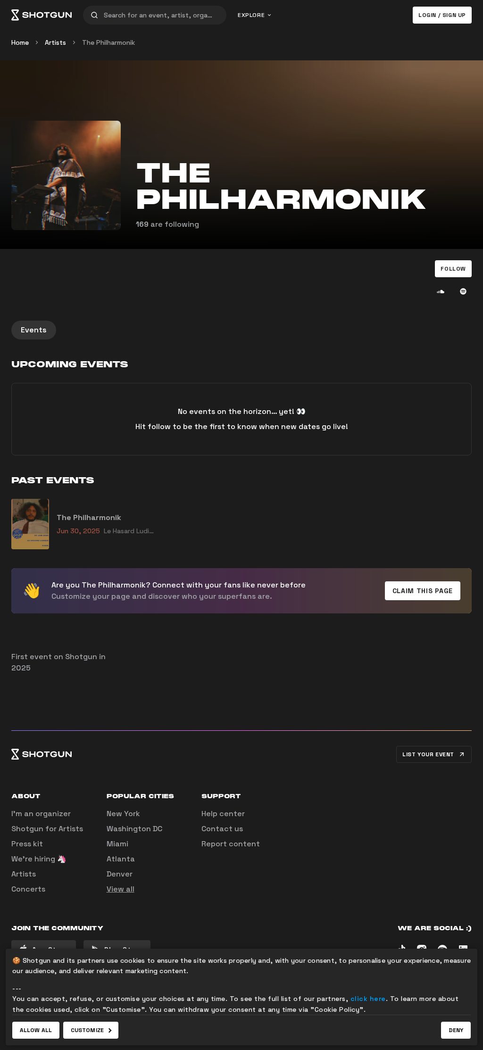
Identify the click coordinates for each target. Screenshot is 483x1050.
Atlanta (121, 859)
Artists (55, 42)
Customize (87, 1030)
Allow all (36, 1030)
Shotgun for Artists (47, 829)
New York (123, 814)
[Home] (41, 15)
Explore (251, 15)
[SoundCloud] (440, 291)
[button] (453, 268)
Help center (223, 814)
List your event (428, 754)
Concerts (28, 889)
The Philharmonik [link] (108, 42)
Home (20, 42)
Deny (456, 1030)
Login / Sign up (442, 15)
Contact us (222, 829)
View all (120, 889)
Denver (120, 874)
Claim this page (422, 591)
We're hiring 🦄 (39, 859)
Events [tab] (34, 330)
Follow (453, 269)
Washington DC (134, 829)
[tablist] (241, 330)
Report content (230, 844)
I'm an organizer (41, 814)
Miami (117, 844)
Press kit (27, 844)
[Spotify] (463, 291)
